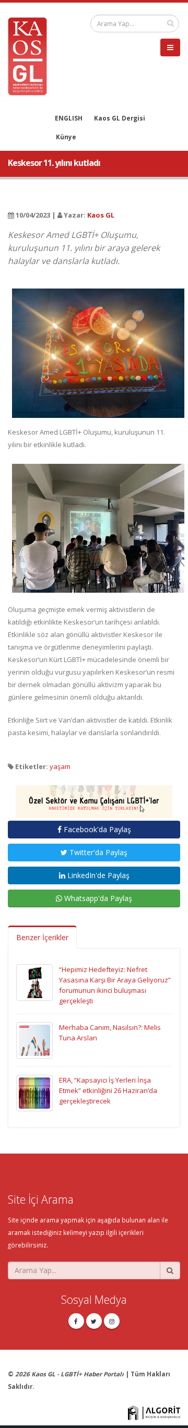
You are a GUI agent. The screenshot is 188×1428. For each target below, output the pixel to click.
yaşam (60, 766)
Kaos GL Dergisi (119, 118)
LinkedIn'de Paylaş (97, 875)
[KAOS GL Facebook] (76, 1321)
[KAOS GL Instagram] (112, 1321)
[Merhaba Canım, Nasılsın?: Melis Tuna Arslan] (34, 1039)
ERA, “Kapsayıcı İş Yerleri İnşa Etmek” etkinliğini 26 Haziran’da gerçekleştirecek (108, 1090)
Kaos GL (100, 215)
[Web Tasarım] (154, 1412)
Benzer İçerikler (42, 937)
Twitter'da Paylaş (97, 852)
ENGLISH (69, 118)
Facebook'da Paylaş (96, 829)
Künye (66, 137)
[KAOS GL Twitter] (94, 1321)
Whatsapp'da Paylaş (97, 898)
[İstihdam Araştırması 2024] (94, 796)
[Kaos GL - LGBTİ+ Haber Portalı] (31, 55)
